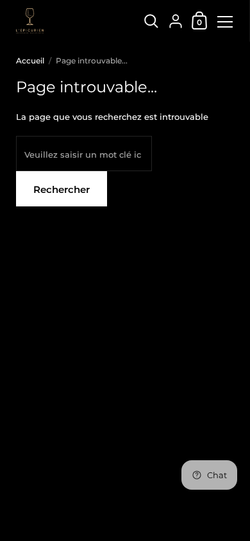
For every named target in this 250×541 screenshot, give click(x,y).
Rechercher (61, 189)
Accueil (30, 60)
